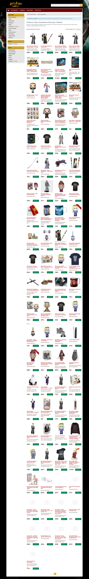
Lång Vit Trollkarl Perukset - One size (33, 387)
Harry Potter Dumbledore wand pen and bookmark (74, 171)
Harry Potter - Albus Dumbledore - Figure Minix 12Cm (47, 171)
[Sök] (81, 5)
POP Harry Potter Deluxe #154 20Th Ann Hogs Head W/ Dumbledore (47, 363)
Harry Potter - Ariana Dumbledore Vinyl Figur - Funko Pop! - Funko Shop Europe (32, 511)
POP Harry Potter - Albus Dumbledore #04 (32, 194)
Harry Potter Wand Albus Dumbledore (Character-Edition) (60, 290)
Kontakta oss (38, 10)
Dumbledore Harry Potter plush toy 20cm (74, 314)
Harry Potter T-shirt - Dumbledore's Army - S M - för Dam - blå (47, 510)
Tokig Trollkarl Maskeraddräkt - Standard (33, 412)
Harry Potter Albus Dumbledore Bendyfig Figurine (46, 194)
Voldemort (11, 37)
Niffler (10, 30)
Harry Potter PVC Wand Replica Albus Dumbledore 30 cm (61, 244)
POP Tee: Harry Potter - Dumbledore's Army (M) (32, 267)
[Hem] (8, 10)
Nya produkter (14, 10)
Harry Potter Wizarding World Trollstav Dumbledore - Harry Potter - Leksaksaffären (47, 71)
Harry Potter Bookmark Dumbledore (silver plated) (33, 171)
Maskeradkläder (12, 53)
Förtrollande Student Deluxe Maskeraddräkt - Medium (60, 363)
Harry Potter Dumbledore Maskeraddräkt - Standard (61, 47)
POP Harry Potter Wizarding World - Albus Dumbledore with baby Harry (60, 195)
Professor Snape (12, 32)
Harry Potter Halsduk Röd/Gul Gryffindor (31, 218)
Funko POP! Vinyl (12, 51)
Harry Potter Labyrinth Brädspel (74, 95)
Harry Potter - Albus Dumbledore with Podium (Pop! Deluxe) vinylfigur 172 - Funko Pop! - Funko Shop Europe (60, 511)
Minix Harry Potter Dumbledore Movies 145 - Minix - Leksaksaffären (46, 218)
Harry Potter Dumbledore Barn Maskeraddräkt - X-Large (32, 436)
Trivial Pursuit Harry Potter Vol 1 (75, 387)
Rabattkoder (30, 10)
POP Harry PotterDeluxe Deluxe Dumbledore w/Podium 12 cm (46, 314)
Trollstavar (13, 61)
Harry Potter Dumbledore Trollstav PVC (46, 47)
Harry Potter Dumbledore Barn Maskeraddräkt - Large (46, 462)
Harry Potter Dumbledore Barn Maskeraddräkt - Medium (60, 412)
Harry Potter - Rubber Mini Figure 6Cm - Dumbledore (75, 121)
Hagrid (10, 24)
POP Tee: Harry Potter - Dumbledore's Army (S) (74, 194)
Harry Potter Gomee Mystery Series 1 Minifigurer (31, 121)
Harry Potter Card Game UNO (74, 70)
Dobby (10, 19)
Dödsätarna (11, 22)
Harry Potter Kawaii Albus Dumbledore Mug (46, 244)
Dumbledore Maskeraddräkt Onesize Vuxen (60, 146)
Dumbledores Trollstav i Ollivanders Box (60, 171)
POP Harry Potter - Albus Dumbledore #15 (74, 510)
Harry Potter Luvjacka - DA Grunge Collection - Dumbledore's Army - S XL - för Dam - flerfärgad (75, 437)
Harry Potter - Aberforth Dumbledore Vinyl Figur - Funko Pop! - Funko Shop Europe (32, 537)
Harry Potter (13, 26)
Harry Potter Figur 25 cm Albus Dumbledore (46, 436)
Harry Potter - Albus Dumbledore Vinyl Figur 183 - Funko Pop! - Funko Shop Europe (60, 537)
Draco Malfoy (11, 20)
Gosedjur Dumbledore (60, 435)
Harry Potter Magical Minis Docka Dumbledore (47, 412)
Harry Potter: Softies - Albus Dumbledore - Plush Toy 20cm (61, 267)
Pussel (10, 57)
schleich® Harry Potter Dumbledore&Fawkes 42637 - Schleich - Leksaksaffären (46, 96)
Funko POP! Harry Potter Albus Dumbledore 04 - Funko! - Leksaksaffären (60, 121)
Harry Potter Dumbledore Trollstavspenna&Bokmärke (33, 290)
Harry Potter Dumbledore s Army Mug (75, 290)
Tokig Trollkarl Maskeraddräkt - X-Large (46, 387)
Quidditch (11, 59)
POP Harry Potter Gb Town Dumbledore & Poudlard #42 (47, 487)
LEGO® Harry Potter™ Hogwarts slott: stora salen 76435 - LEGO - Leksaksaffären (61, 96)
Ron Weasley (11, 33)
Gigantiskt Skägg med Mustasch (74, 363)
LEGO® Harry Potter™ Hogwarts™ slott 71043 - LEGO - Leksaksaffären (60, 70)
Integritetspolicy (79, 577)
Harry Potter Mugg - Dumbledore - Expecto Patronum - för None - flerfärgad (60, 219)
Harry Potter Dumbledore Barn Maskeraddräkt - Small (60, 387)
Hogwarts (13, 43)
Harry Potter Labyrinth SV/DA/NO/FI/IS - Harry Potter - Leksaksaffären (32, 70)
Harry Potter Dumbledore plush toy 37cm (74, 218)
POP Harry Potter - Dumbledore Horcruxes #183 (32, 314)
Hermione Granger (12, 28)
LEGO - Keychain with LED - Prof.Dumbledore (61, 487)
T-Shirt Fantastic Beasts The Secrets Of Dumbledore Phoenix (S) (74, 267)
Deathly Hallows (12, 50)
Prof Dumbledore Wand (74, 339)
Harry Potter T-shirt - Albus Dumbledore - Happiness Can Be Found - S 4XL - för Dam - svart (61, 463)
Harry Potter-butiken (15, 4)
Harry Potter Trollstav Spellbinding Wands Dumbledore (74, 412)
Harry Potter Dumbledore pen (74, 487)
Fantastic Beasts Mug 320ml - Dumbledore (31, 146)
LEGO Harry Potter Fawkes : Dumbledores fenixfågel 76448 (33, 487)
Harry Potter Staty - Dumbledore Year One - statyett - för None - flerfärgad (74, 463)
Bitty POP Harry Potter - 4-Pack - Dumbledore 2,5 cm (47, 267)
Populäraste (78, 29)
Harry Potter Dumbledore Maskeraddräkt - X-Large (32, 47)
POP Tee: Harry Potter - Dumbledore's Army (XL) (60, 314)
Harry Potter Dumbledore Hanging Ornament (74, 244)
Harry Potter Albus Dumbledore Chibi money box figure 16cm (74, 536)
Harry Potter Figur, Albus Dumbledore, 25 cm (74, 146)
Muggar (10, 55)
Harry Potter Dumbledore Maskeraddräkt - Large (74, 47)
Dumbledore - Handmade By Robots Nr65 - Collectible (60, 340)
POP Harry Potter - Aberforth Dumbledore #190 (46, 121)
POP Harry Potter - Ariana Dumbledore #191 (32, 95)
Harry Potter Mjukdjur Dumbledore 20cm (31, 462)
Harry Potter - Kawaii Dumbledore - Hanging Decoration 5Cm (32, 340)
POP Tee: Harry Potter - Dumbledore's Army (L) (46, 146)
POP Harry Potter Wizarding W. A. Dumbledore (30, 363)
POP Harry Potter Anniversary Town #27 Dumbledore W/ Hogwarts (32, 244)
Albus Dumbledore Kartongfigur (31, 562)
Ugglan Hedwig (12, 35)
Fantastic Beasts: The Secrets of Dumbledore (46, 536)
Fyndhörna (22, 10)
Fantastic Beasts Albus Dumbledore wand (46, 290)
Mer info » (36, 52)
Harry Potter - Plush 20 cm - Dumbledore (47, 340)
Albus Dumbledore (12, 17)
